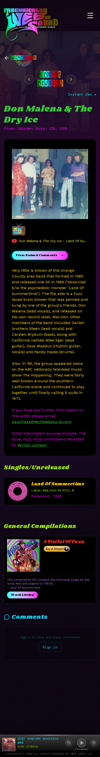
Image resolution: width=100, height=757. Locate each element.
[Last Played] (69, 743)
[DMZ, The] (29, 79)
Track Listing (22, 595)
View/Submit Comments (36, 255)
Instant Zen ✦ (82, 94)
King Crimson (27, 746)
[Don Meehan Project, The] (71, 79)
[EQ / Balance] (94, 743)
